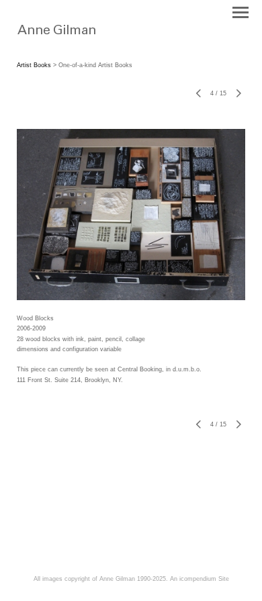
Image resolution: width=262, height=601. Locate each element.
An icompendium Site (199, 578)
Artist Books (34, 65)
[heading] (82, 39)
